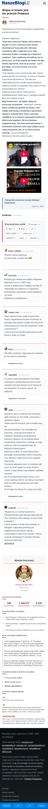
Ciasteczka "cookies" (11, 796)
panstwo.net (22, 745)
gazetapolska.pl (8, 745)
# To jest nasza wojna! (13, 678)
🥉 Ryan (23, 229)
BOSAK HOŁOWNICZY (13, 686)
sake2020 (11, 238)
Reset (41, 806)
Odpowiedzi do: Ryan (15, 363)
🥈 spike (10, 229)
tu (15, 763)
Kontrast (6, 806)
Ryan (10, 349)
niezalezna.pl (27, 742)
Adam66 (34, 238)
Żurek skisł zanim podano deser (13, 700)
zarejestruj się (21, 200)
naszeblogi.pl (7, 748)
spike (10, 410)
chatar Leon (29, 233)
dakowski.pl (9, 543)
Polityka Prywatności (33, 779)
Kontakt (5, 789)
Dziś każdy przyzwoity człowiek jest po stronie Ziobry (25, 630)
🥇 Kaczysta (34, 224)
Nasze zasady (8, 792)
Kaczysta (12, 275)
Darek (23, 238)
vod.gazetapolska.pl (36, 745)
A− (30, 806)
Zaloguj (8, 200)
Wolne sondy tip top (13, 682)
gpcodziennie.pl (21, 748)
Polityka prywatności (10, 800)
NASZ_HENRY (12, 233)
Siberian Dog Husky (17, 21)
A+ (18, 806)
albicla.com (7, 752)
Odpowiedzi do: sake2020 (16, 398)
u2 (33, 229)
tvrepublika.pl (34, 748)
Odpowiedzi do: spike (15, 496)
